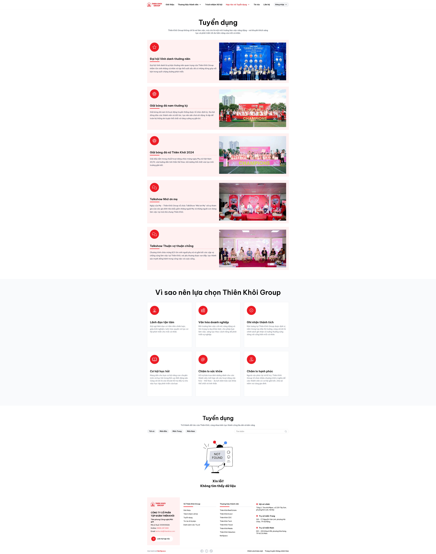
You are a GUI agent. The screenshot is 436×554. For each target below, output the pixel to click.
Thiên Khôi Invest (226, 514)
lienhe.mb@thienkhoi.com (165, 531)
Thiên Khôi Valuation (227, 532)
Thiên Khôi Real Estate (228, 510)
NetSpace (224, 536)
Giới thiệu (170, 4)
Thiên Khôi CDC (226, 518)
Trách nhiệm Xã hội (213, 4)
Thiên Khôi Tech (226, 521)
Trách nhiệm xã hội (190, 514)
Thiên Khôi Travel (226, 525)
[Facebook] (202, 551)
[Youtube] (206, 551)
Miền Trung (177, 431)
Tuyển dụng (187, 518)
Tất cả (151, 431)
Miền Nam (191, 431)
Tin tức (257, 4)
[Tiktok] (211, 551)
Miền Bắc (163, 431)
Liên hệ (267, 4)
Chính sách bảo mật (255, 551)
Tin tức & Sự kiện (189, 521)
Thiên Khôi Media (226, 528)
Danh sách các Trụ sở (191, 525)
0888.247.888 (163, 528)
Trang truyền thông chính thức (277, 551)
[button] (189, 4)
